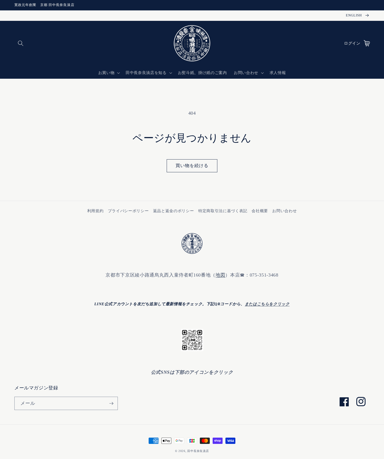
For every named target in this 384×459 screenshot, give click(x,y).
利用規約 (95, 211)
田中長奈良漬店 (198, 450)
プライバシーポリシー (128, 211)
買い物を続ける (192, 165)
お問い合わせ (284, 211)
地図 (220, 275)
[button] (20, 43)
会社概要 (260, 211)
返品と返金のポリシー (173, 211)
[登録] (111, 403)
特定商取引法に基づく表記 (222, 211)
